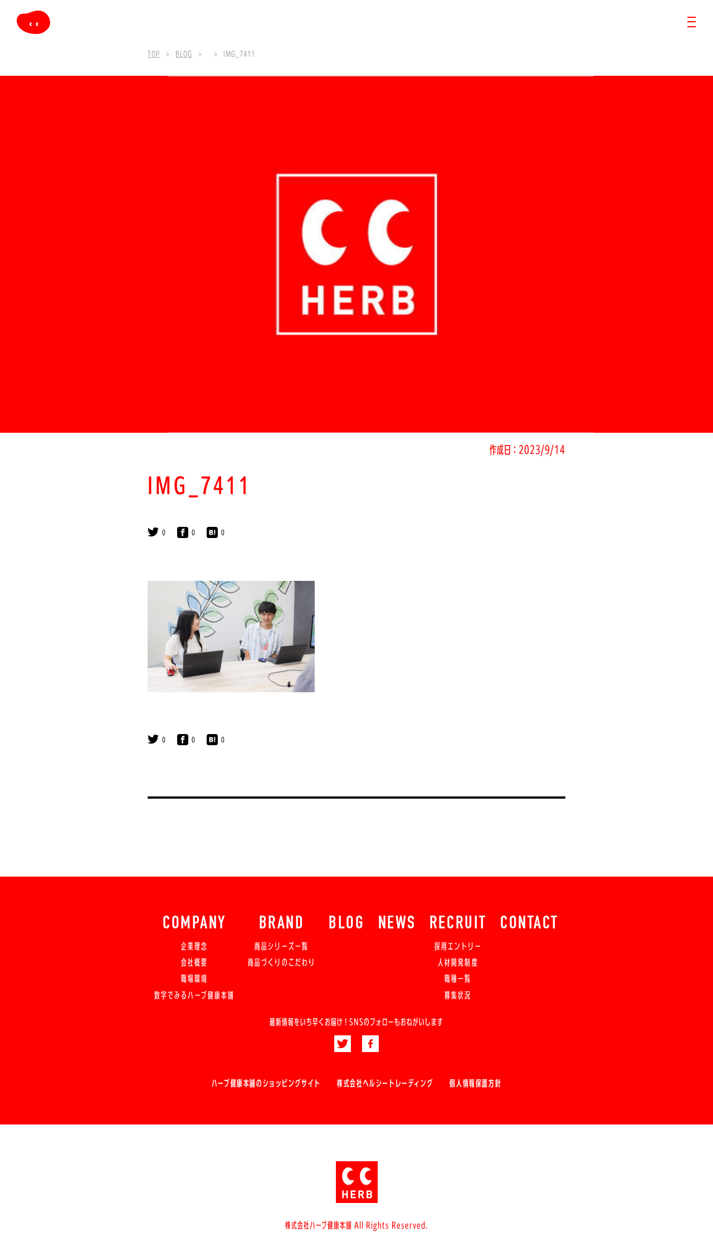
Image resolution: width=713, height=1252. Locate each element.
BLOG (346, 924)
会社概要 (194, 962)
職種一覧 (458, 978)
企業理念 (194, 946)
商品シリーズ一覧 (282, 946)
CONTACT (529, 924)
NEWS (397, 924)
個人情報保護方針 (475, 1083)
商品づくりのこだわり (281, 962)
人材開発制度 (458, 962)
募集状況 (458, 995)
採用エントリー (458, 946)
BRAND (282, 924)
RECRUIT (458, 924)
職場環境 (194, 978)
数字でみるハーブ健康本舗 (194, 995)
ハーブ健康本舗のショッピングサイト (266, 1083)
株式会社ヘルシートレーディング (385, 1083)
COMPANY (194, 924)
